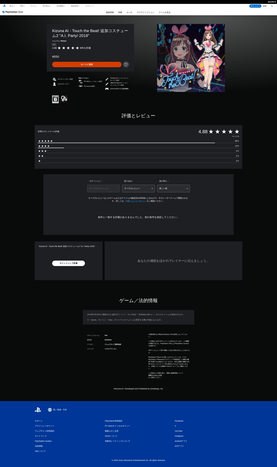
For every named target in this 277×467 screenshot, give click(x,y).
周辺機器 (60, 6)
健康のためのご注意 (155, 375)
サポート (89, 6)
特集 (120, 12)
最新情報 (74, 6)
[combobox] (103, 188)
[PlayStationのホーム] (4, 6)
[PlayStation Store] (13, 12)
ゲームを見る (165, 12)
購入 (11, 6)
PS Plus (46, 6)
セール (129, 12)
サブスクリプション (145, 12)
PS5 (21, 6)
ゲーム (33, 6)
